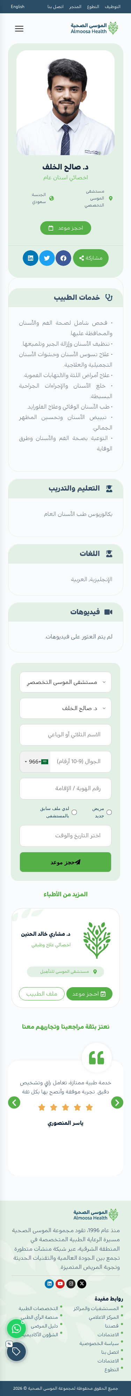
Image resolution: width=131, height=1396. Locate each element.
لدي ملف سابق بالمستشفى (54, 811)
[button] (63, 258)
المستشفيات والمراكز (96, 1308)
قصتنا (112, 1326)
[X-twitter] (81, 1283)
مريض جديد (98, 811)
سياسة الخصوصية (99, 1343)
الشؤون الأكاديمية (39, 1334)
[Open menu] (19, 28)
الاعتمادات (108, 1334)
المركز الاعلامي (104, 1317)
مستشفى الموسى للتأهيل (64, 971)
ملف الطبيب (41, 994)
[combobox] (35, 761)
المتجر (75, 7)
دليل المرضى (44, 1326)
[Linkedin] (49, 1283)
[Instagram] (70, 1283)
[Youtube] (60, 1283)
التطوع (93, 7)
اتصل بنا (56, 7)
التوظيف (113, 7)
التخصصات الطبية (38, 1308)
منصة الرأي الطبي (39, 1317)
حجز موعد (63, 862)
